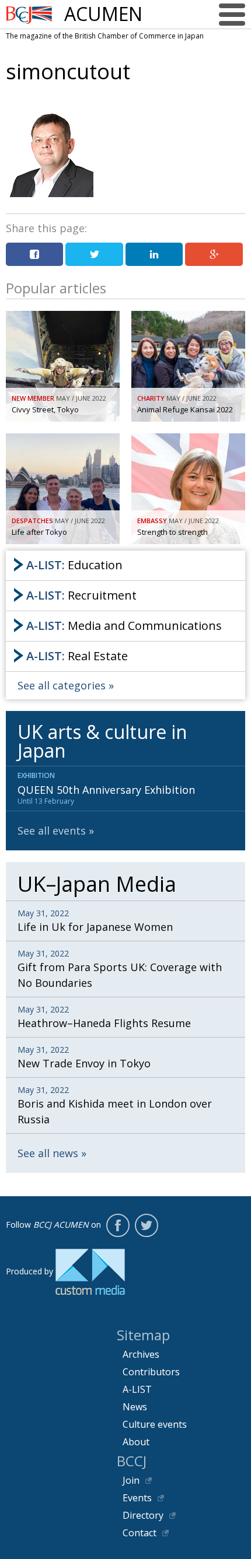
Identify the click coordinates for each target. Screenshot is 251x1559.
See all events (52, 831)
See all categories (62, 685)
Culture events (155, 1424)
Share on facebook (34, 254)
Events (137, 1497)
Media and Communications (124, 625)
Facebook (118, 1225)
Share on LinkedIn (154, 254)
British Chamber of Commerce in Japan (29, 15)
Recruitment (81, 595)
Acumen (103, 14)
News (135, 1406)
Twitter (146, 1225)
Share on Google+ (213, 254)
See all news (48, 1153)
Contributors (151, 1371)
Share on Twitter (94, 254)
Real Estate (77, 656)
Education (74, 565)
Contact (139, 1532)
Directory (143, 1515)
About (136, 1441)
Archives (141, 1354)
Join (131, 1480)
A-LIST (137, 1389)
